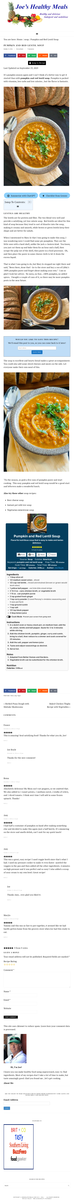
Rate (42, 555)
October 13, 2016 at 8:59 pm (11, 919)
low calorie (32, 221)
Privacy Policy (27, 1198)
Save (53, 555)
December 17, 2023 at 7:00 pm (12, 782)
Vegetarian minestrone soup (20, 510)
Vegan (19, 695)
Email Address (11, 1099)
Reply (6, 740)
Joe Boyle (59, 568)
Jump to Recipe (38, 63)
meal (30, 367)
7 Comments (30, 49)
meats (48, 363)
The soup (8, 360)
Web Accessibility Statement (42, 1198)
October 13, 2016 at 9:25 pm (14, 890)
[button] (33, 547)
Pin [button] (32, 555)
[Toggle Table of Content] (28, 202)
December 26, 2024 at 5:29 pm (12, 728)
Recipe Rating (10, 961)
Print (22, 555)
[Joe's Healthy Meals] (37, 28)
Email (7, 1000)
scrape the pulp (11, 250)
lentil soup (44, 483)
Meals (12, 695)
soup (15, 695)
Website (7, 1008)
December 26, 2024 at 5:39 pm (15, 753)
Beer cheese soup (15, 500)
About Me (8, 1083)
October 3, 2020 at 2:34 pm (11, 819)
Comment (9, 970)
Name (7, 991)
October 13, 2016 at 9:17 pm (11, 852)
